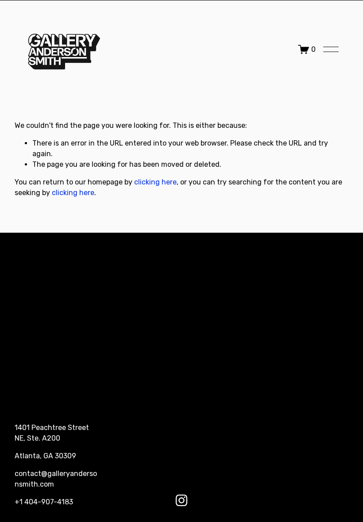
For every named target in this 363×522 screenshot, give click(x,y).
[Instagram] (181, 500)
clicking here (155, 182)
